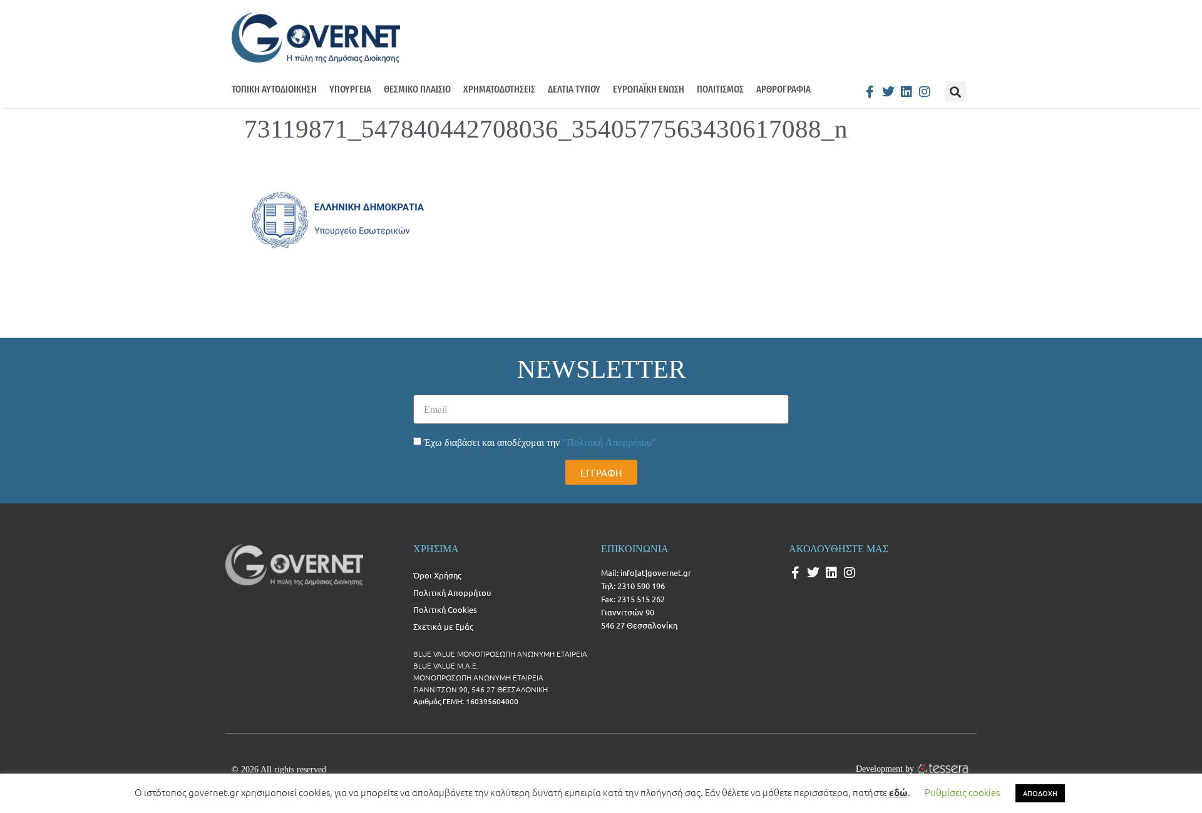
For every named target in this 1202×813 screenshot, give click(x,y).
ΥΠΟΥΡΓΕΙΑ (350, 89)
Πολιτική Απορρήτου (452, 592)
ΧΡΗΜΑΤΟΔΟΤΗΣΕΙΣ (499, 89)
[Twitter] (888, 91)
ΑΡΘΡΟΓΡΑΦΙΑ (783, 89)
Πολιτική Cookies (445, 609)
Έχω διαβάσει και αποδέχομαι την (540, 442)
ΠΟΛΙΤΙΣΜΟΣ (720, 89)
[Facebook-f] (870, 91)
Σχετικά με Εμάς (443, 626)
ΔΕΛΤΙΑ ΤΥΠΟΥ (574, 89)
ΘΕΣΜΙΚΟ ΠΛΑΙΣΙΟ (417, 89)
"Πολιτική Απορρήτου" (609, 442)
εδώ (898, 792)
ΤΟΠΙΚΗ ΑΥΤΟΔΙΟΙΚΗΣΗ (274, 89)
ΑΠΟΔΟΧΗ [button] (1040, 793)
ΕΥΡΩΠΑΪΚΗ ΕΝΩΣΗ (648, 89)
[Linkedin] (906, 91)
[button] (955, 91)
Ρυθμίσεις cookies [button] (962, 792)
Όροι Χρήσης (437, 575)
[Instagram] (924, 91)
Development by (885, 769)
